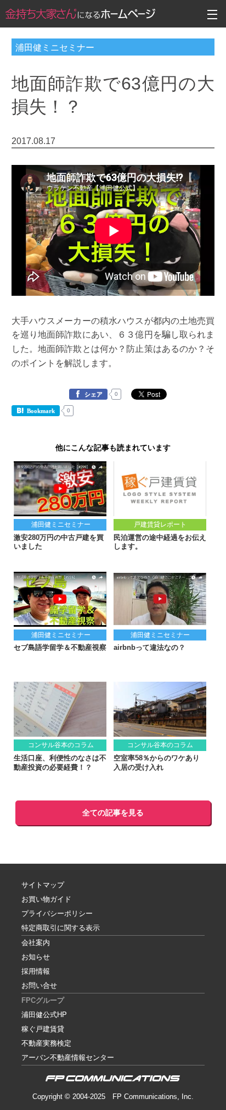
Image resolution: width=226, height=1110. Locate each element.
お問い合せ (39, 985)
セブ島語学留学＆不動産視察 (60, 647)
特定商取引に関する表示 (60, 928)
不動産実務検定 (46, 1043)
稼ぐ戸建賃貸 (42, 1029)
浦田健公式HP (44, 1014)
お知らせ (35, 957)
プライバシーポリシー (57, 913)
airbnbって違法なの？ (149, 647)
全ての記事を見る (113, 812)
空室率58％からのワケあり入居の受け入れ (157, 762)
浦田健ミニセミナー (54, 47)
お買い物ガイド (46, 899)
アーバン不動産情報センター (67, 1057)
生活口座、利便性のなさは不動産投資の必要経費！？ (60, 762)
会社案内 (35, 942)
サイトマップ (42, 885)
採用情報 (35, 971)
